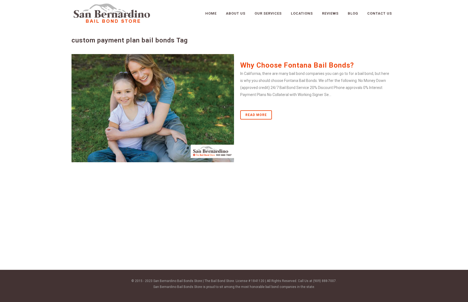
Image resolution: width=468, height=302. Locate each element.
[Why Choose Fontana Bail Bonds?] (153, 108)
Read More (256, 115)
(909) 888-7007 (324, 281)
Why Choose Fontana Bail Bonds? (297, 65)
